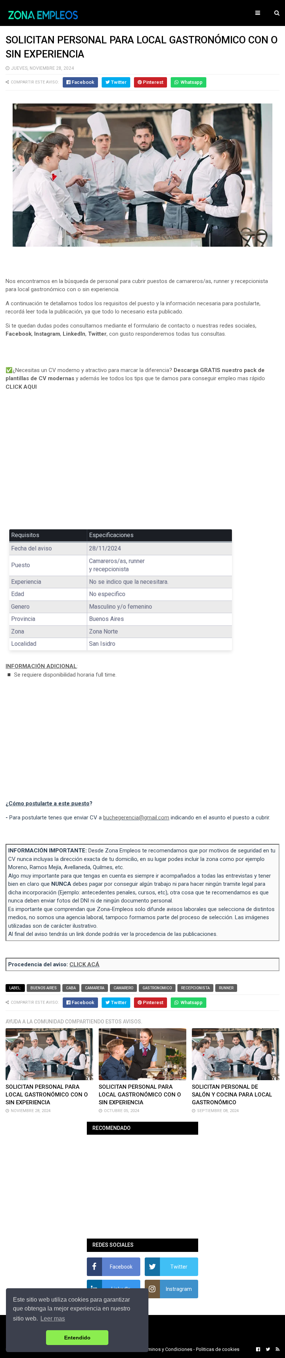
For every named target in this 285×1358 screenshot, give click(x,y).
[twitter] (268, 1349)
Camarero (123, 988)
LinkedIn (74, 334)
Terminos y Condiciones (166, 1349)
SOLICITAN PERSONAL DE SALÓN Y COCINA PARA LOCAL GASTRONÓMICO (232, 1095)
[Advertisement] (142, 465)
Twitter (97, 334)
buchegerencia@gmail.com (136, 817)
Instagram (47, 334)
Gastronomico (157, 988)
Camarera (94, 988)
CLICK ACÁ (84, 964)
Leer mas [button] (52, 1318)
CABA (71, 988)
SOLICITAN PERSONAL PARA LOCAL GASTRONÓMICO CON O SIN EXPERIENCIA (47, 1095)
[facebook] (258, 1349)
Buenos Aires (43, 988)
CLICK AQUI (21, 387)
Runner (226, 988)
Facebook (19, 334)
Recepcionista (195, 988)
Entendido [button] (77, 1338)
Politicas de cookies (217, 1349)
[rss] (276, 1349)
